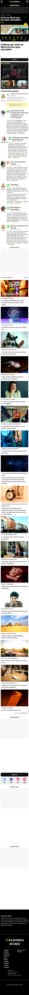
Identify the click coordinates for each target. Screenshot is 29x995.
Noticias (6, 952)
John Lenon (14, 185)
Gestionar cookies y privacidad (14, 975)
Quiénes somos (21, 950)
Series (5, 958)
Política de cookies (12, 973)
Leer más (22, 133)
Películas (8, 15)
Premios (6, 961)
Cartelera (7, 954)
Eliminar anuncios (15, 5)
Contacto (19, 951)
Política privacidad (12, 972)
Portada (3, 15)
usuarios (14, 59)
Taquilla (6, 963)
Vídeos (6, 959)
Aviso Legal (10, 970)
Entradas (6, 967)
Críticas (6, 965)
